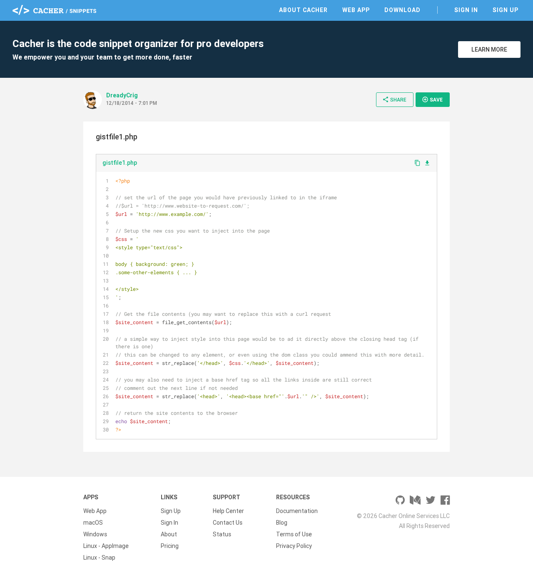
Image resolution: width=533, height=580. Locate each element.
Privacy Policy (294, 546)
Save (432, 99)
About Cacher (303, 10)
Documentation (297, 511)
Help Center (228, 511)
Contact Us (227, 522)
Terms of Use (294, 534)
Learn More (489, 49)
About (169, 534)
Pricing (170, 546)
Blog (281, 522)
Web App (356, 10)
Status (222, 534)
